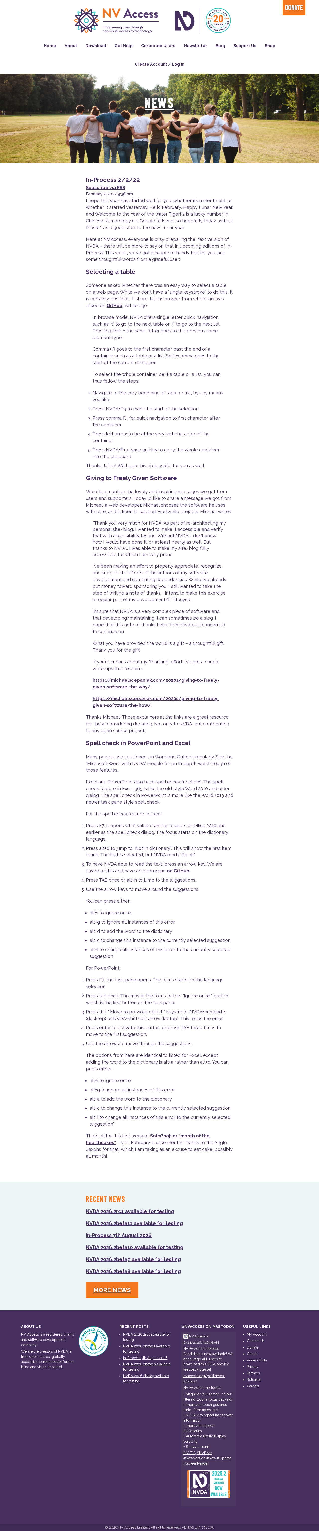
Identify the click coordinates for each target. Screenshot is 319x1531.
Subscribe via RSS (105, 187)
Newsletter (195, 45)
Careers (253, 1386)
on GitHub (178, 870)
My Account (256, 1334)
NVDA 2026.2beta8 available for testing (133, 1271)
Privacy (252, 1367)
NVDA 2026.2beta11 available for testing (134, 1223)
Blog (220, 45)
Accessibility (257, 1360)
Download (95, 45)
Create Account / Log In (159, 64)
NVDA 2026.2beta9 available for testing (133, 1259)
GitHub (114, 305)
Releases (254, 1380)
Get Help (124, 45)
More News (112, 1290)
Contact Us (256, 1341)
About (71, 45)
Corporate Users (158, 45)
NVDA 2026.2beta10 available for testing (134, 1247)
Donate (294, 8)
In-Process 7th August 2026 (119, 1235)
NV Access (196, 1336)
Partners (253, 1373)
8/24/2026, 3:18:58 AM (201, 1342)
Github (252, 1354)
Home (50, 45)
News (159, 103)
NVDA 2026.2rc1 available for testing (130, 1211)
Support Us (245, 45)
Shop (270, 45)
